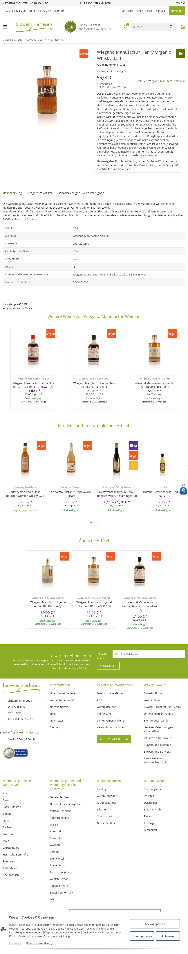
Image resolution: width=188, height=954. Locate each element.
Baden (7, 813)
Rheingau (9, 861)
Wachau (55, 845)
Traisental (56, 865)
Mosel (6, 800)
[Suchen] (173, 27)
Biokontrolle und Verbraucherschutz (155, 760)
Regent (148, 816)
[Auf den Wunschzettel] (180, 178)
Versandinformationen (111, 727)
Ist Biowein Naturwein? (158, 738)
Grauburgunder (106, 802)
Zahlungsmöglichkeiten (111, 720)
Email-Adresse (102, 656)
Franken (8, 834)
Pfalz (6, 841)
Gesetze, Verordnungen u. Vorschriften (160, 729)
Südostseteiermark (61, 892)
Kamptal (55, 851)
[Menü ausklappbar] (5, 27)
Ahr (5, 793)
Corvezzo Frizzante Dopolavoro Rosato (71, 493)
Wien (53, 899)
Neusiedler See (59, 797)
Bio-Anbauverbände (156, 720)
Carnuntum (57, 838)
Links (53, 713)
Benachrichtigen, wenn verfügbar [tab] (81, 193)
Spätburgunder (153, 789)
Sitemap (55, 727)
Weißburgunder (107, 796)
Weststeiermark (59, 879)
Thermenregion (59, 872)
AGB (99, 700)
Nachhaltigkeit (59, 707)
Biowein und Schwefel (157, 751)
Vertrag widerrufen (114, 739)
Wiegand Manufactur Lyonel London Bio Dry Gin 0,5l (48, 604)
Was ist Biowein (153, 700)
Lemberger (150, 830)
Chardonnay (104, 816)
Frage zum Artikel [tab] (40, 193)
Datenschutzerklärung (39, 943)
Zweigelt (149, 796)
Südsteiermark (59, 885)
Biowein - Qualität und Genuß (162, 707)
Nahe (6, 820)
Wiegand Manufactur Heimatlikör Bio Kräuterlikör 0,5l (94, 385)
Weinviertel (57, 858)
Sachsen (8, 827)
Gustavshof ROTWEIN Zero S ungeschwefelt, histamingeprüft (117, 493)
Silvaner (102, 809)
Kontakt (160, 10)
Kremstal (55, 831)
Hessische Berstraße (15, 854)
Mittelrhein (10, 868)
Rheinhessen (11, 875)
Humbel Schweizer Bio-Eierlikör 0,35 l (163, 493)
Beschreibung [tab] (12, 193)
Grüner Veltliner (107, 823)
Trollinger (150, 823)
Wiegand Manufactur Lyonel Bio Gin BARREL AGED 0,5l (155, 385)
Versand (122, 87)
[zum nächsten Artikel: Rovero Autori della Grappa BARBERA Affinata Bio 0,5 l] (179, 40)
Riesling (102, 789)
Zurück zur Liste (13, 40)
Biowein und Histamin (157, 745)
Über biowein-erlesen (63, 693)
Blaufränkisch (152, 809)
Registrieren (144, 10)
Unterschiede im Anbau (158, 713)
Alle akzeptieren (155, 924)
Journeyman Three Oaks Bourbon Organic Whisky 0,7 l (25, 493)
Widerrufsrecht (106, 707)
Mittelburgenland (61, 811)
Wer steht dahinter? (62, 700)
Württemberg (11, 847)
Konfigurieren (143, 936)
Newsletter (56, 720)
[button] (118, 10)
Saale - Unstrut (12, 807)
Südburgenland (59, 817)
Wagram (55, 824)
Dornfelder (150, 802)
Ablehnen (168, 936)
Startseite (127, 10)
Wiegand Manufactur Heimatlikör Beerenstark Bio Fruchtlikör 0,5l (33, 385)
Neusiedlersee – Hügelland (66, 804)
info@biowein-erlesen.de (23, 732)
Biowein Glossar (154, 693)
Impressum (15, 943)
